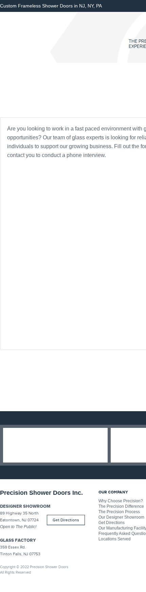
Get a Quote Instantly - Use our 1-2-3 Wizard (55, 445)
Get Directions (66, 520)
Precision (49, 37)
